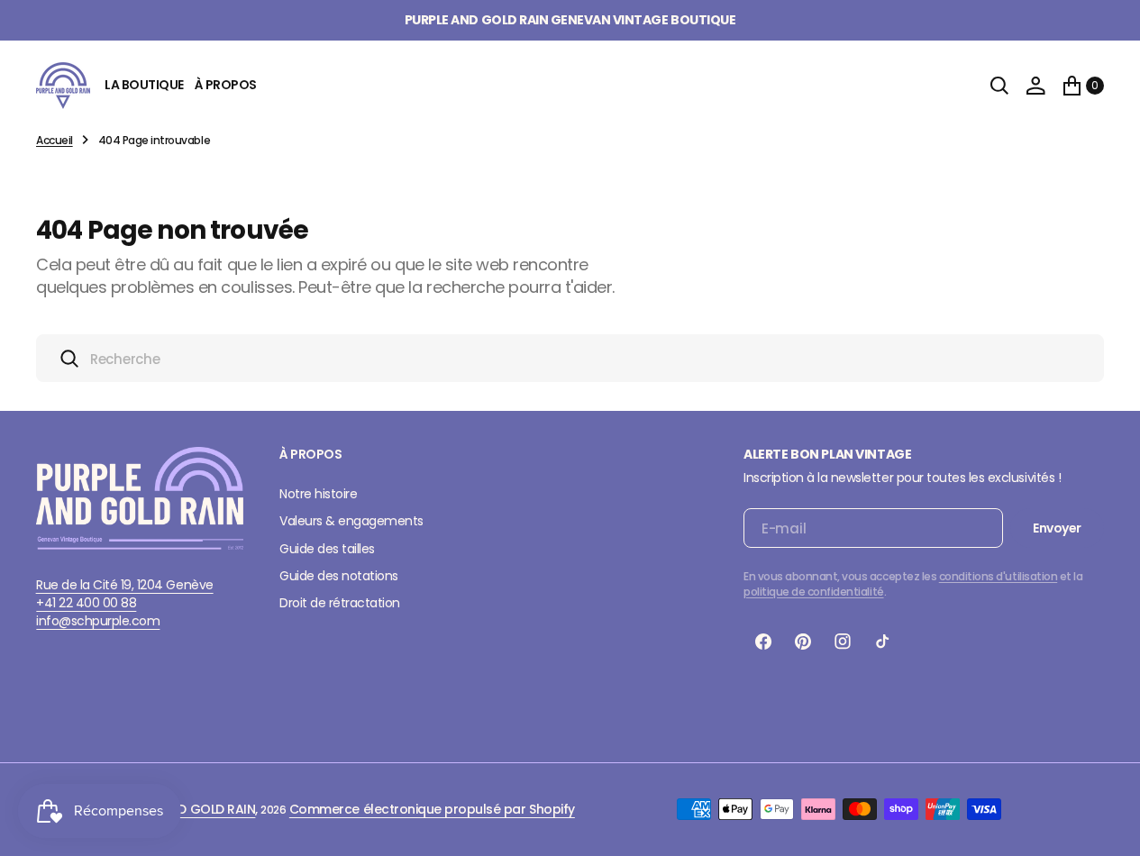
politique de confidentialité (813, 591)
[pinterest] (803, 641)
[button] (1035, 86)
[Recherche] (999, 86)
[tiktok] (882, 641)
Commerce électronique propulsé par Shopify (432, 809)
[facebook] (763, 641)
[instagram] (842, 641)
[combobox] (570, 358)
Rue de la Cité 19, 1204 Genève (125, 585)
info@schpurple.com (98, 621)
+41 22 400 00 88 (86, 603)
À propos (226, 85)
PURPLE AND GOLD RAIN (186, 809)
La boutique (144, 85)
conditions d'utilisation (998, 576)
